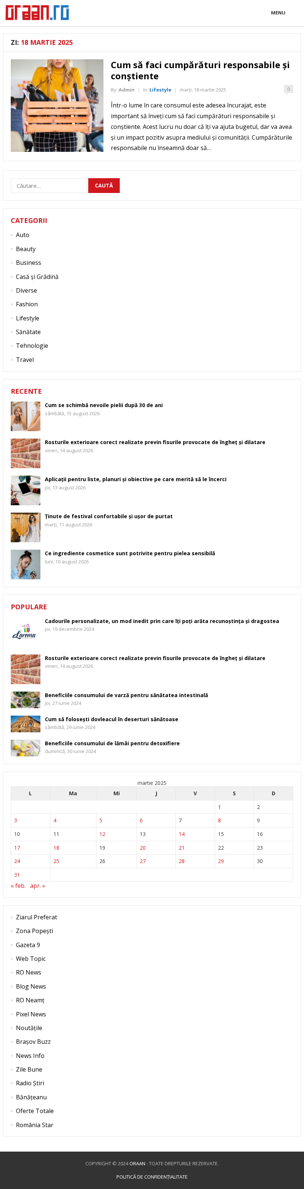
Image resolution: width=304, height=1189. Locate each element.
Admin (127, 89)
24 (17, 861)
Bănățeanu (31, 1097)
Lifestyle (160, 89)
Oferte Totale (35, 1111)
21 (182, 847)
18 (56, 847)
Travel (25, 360)
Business (28, 263)
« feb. (18, 886)
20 (143, 847)
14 (182, 833)
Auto (22, 235)
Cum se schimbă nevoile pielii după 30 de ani (104, 405)
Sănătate (28, 332)
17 (17, 847)
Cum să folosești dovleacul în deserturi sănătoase (111, 719)
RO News (28, 972)
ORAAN (137, 1163)
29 (221, 861)
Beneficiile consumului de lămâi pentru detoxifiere (112, 743)
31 (17, 874)
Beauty (26, 249)
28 (182, 861)
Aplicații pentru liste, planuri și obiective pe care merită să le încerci (136, 479)
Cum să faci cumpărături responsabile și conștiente (200, 70)
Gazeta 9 (28, 945)
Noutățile (29, 1028)
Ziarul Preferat (36, 917)
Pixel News (31, 1014)
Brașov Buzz (33, 1042)
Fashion (27, 304)
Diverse (26, 290)
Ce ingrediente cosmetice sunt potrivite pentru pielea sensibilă (130, 553)
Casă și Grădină (37, 277)
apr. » (37, 886)
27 (143, 861)
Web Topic (31, 959)
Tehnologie (32, 346)
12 (102, 833)
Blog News (31, 986)
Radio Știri (30, 1083)
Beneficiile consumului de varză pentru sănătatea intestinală (126, 695)
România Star (34, 1125)
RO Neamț (30, 1000)
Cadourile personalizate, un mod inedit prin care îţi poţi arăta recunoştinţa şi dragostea (162, 621)
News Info (30, 1056)
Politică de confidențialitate (152, 1176)
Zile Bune (29, 1069)
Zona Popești (34, 931)
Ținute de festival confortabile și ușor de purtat (109, 516)
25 (56, 861)
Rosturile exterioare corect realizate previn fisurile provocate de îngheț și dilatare (155, 442)
